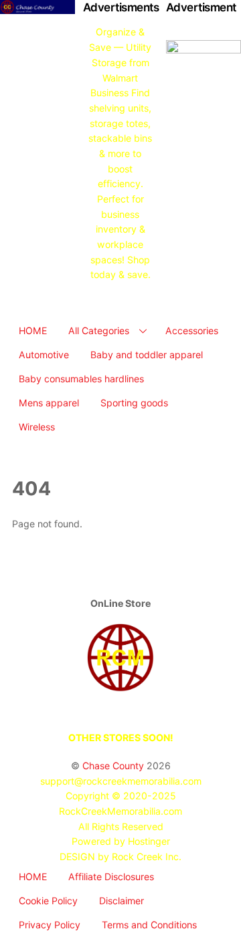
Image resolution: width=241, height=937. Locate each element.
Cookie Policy (48, 900)
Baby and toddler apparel (146, 354)
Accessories (191, 330)
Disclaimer (121, 900)
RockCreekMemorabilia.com (120, 811)
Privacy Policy (49, 924)
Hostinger (149, 841)
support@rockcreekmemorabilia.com (121, 781)
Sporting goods (134, 402)
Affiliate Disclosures (111, 876)
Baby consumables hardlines (81, 378)
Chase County (113, 765)
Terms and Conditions (149, 924)
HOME (33, 330)
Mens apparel (49, 402)
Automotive (44, 354)
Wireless (37, 426)
